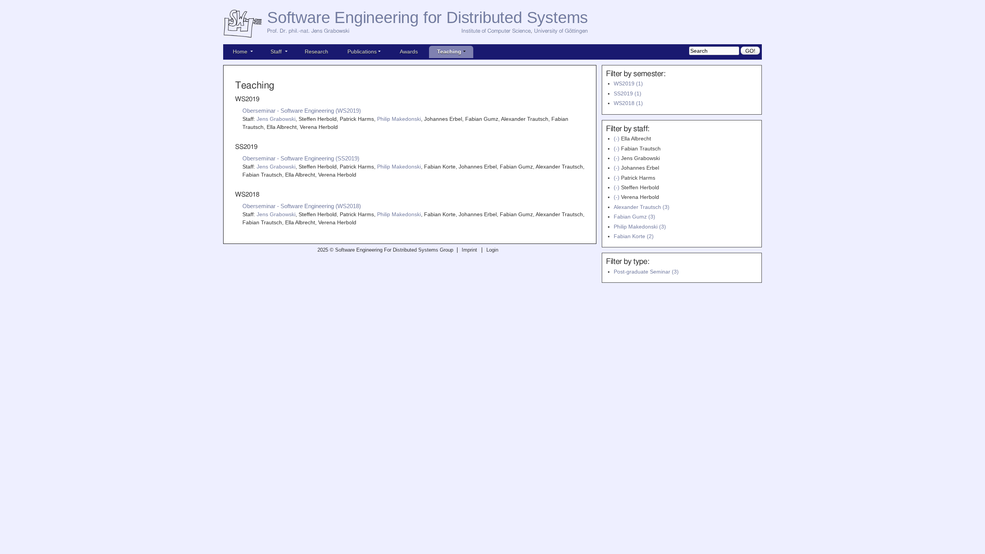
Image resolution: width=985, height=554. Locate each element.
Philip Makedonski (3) (640, 227)
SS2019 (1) (627, 93)
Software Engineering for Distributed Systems (427, 17)
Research (316, 51)
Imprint (469, 250)
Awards (409, 51)
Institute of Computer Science (496, 31)
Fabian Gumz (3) (634, 217)
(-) (617, 138)
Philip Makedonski (399, 119)
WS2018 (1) (628, 103)
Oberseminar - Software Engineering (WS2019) (301, 110)
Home (240, 51)
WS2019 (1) (628, 83)
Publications (362, 51)
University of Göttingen (561, 31)
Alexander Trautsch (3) (641, 207)
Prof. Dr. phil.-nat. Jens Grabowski (308, 31)
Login (492, 250)
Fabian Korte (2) (634, 236)
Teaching (449, 51)
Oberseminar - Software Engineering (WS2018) (301, 206)
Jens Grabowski (276, 119)
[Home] (245, 24)
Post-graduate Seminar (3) (646, 272)
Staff (276, 51)
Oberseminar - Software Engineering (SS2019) (300, 158)
